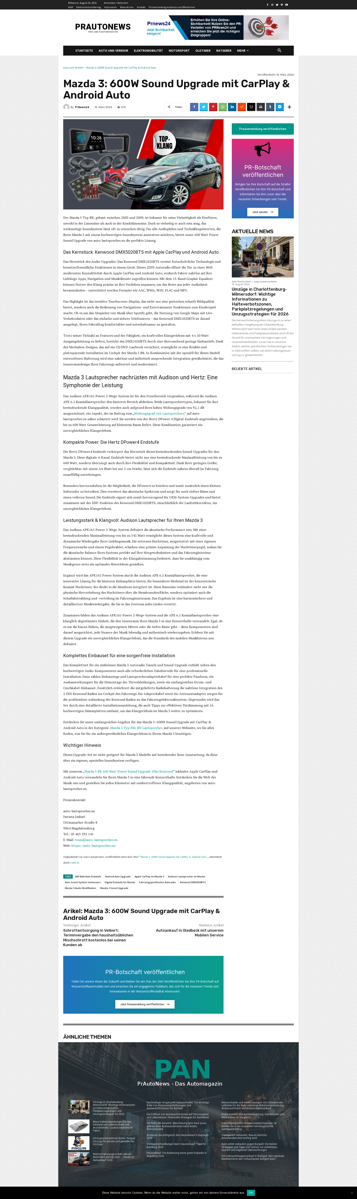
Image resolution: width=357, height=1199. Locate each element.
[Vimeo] (281, 4)
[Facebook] (267, 4)
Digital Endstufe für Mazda (120, 882)
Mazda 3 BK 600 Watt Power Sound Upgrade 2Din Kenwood (128, 771)
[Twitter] (277, 4)
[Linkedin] (232, 107)
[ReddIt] (242, 107)
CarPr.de (75, 862)
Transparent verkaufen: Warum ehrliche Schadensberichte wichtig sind (244, 1137)
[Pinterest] (213, 107)
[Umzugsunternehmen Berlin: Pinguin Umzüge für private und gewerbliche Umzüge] (78, 1143)
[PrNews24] (67, 107)
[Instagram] (272, 4)
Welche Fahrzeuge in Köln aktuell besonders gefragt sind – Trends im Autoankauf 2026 (113, 1157)
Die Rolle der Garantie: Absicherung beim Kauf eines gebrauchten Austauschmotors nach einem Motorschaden (176, 1126)
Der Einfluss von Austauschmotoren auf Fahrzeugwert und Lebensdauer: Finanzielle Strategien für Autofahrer (178, 1116)
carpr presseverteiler (265, 281)
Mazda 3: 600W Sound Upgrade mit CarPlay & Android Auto (173, 856)
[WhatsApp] (223, 107)
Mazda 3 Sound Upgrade (114, 888)
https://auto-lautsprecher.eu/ (93, 845)
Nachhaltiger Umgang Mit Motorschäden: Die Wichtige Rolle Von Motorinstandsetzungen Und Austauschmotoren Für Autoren (178, 1105)
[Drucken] (261, 107)
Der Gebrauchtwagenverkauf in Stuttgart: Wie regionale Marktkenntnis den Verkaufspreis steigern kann (252, 1157)
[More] (289, 107)
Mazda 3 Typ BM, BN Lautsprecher (136, 728)
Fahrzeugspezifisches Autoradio (157, 882)
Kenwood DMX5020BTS (193, 882)
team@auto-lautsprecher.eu (96, 839)
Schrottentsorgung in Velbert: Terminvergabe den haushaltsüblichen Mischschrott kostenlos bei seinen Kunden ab (98, 937)
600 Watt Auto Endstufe (88, 876)
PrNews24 (82, 107)
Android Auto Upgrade (118, 876)
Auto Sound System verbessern (83, 882)
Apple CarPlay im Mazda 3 (149, 876)
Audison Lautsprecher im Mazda (186, 876)
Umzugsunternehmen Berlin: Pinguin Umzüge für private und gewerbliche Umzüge (114, 1141)
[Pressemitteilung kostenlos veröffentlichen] (216, 27)
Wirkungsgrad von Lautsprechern (159, 413)
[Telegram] (280, 107)
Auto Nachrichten (241, 282)
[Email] (251, 107)
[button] (279, 51)
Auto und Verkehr (73, 67)
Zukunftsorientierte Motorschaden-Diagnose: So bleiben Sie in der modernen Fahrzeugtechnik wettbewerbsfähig (249, 1126)
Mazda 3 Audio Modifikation (80, 888)
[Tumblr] (270, 107)
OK (251, 1192)
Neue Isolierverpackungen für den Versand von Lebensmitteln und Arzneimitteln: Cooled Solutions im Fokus (113, 1126)
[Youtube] (286, 4)
